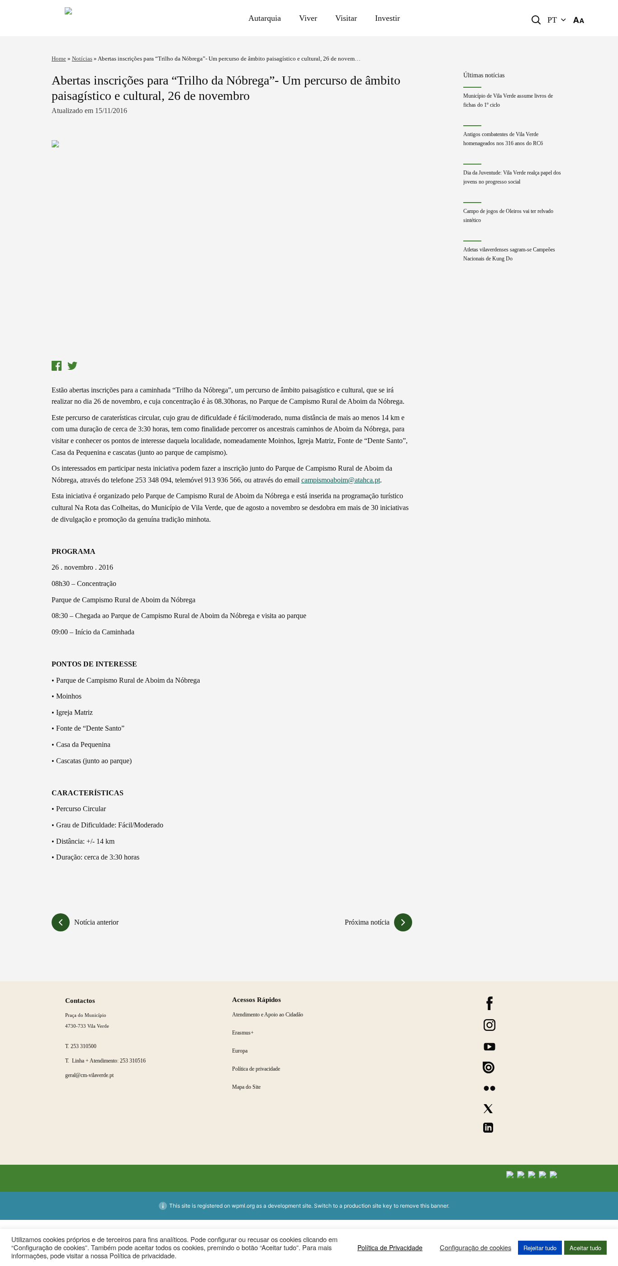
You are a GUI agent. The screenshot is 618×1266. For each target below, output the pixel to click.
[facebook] (489, 1003)
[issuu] (488, 1067)
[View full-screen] (232, 248)
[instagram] (489, 1025)
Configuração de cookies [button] (475, 1247)
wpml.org (243, 1205)
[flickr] (489, 1088)
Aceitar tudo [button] (585, 1247)
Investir (387, 18)
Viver (308, 18)
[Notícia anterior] (61, 922)
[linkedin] (488, 1127)
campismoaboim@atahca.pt (340, 480)
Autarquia (264, 18)
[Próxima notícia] (403, 922)
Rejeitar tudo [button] (539, 1247)
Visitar (346, 18)
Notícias (82, 58)
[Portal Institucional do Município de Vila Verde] (112, 18)
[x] (488, 1108)
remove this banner (424, 1205)
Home (59, 58)
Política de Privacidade (390, 1247)
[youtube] (489, 1046)
